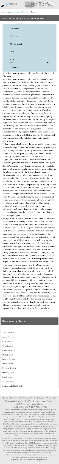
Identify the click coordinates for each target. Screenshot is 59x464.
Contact (34, 398)
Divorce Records (8, 359)
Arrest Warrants (8, 337)
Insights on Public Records (12, 386)
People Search (7, 377)
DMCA (19, 404)
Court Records (7, 346)
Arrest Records (8, 333)
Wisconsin (24, 12)
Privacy (13, 398)
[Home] (29, 4)
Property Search (8, 381)
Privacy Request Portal (33, 404)
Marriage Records (9, 368)
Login (42, 398)
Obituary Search (8, 373)
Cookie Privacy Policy (42, 401)
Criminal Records (8, 350)
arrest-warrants (13, 12)
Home (3, 12)
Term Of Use (24, 398)
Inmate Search (7, 364)
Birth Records (7, 341)
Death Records (7, 355)
